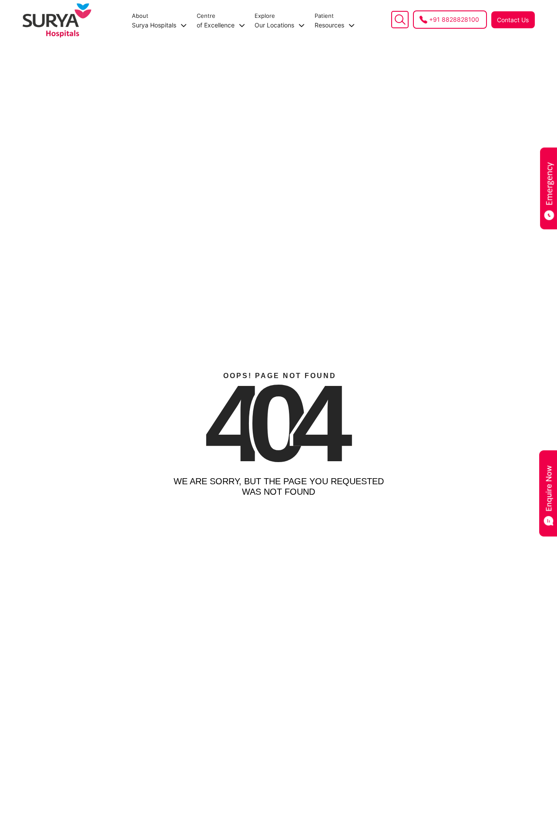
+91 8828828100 (454, 19)
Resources (330, 20)
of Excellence (216, 20)
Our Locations (275, 20)
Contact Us (513, 19)
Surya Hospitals (155, 20)
